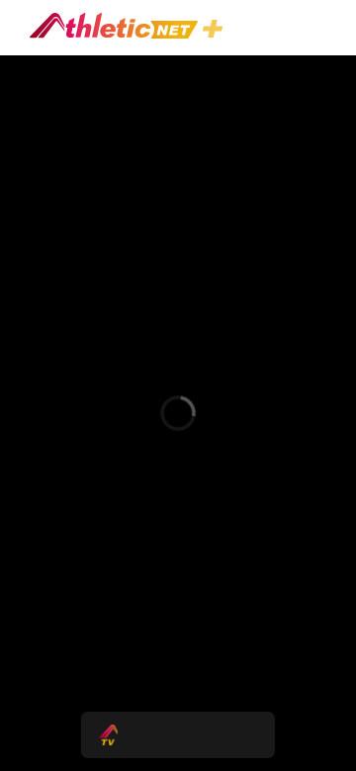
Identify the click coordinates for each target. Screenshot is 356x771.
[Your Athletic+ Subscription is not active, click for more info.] (216, 31)
